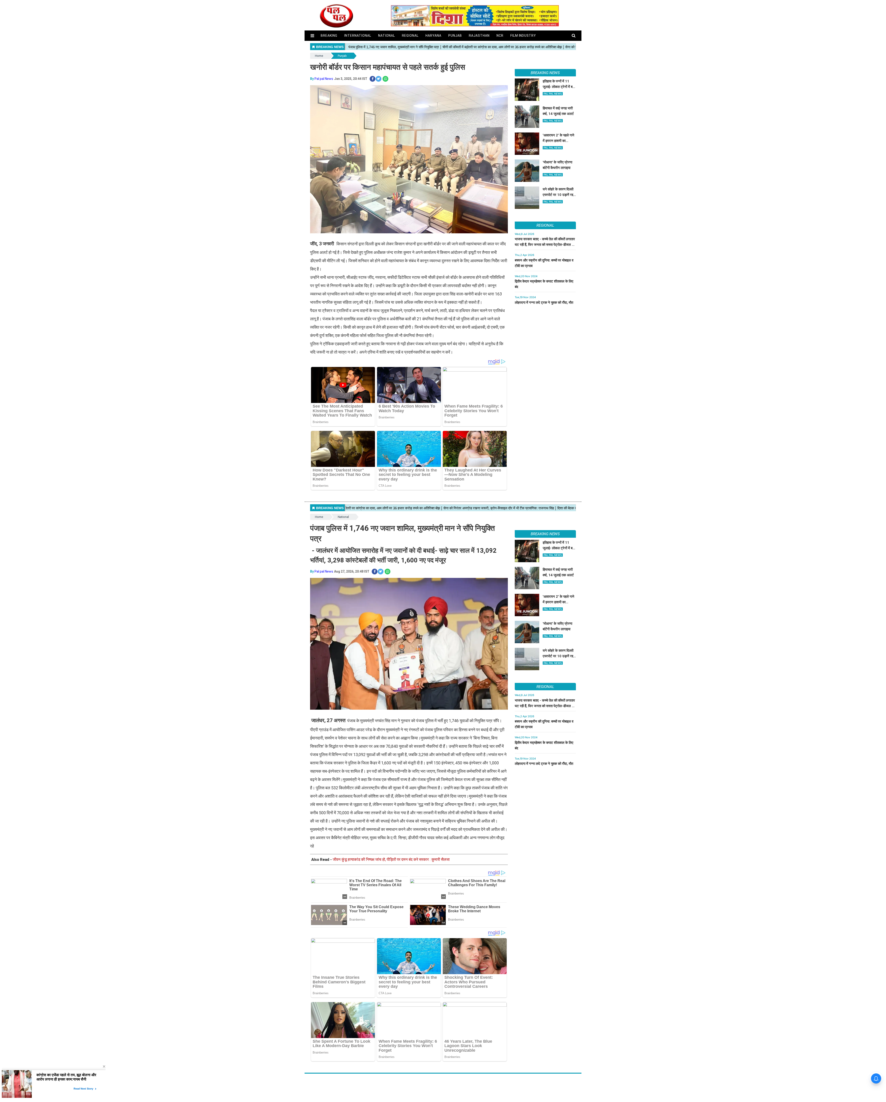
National (386, 35)
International (357, 35)
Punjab (455, 35)
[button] (312, 35)
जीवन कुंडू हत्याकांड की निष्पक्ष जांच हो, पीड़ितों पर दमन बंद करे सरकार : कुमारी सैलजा (391, 859)
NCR (500, 35)
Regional (410, 35)
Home (319, 55)
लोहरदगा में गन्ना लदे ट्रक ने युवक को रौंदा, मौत (544, 302)
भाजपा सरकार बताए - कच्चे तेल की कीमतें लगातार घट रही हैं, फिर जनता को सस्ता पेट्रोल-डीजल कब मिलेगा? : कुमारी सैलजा (545, 244)
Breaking (329, 35)
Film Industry (523, 35)
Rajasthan (479, 35)
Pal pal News (323, 79)
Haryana (433, 35)
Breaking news (545, 72)
